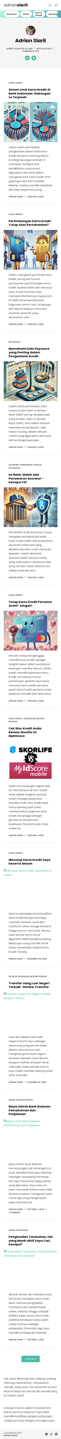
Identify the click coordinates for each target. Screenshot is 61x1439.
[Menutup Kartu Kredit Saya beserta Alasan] (30, 889)
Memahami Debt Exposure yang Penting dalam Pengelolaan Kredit (29, 352)
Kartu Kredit (38, 14)
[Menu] (55, 5)
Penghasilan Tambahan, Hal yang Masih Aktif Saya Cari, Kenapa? (31, 1240)
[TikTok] (51, 1434)
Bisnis (12, 1099)
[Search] (50, 5)
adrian (16, 5)
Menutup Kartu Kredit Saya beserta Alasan (29, 861)
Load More (30, 1358)
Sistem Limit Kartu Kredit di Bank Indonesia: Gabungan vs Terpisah (30, 93)
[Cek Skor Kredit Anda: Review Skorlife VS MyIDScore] (30, 761)
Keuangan (14, 342)
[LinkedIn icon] (27, 58)
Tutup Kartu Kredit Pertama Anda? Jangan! (30, 604)
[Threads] (56, 1434)
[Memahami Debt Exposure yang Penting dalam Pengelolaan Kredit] (30, 381)
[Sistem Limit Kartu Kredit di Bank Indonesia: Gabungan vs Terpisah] (30, 122)
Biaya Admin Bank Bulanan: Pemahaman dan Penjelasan (30, 1110)
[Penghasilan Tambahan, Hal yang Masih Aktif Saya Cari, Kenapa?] (30, 1269)
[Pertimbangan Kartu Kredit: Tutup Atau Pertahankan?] (30, 250)
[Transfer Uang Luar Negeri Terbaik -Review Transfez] (30, 1012)
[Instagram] (46, 1434)
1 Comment (15, 1212)
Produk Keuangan (19, 976)
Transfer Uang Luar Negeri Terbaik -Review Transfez (29, 985)
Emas (26, 14)
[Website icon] (33, 58)
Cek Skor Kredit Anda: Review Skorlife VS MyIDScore (25, 732)
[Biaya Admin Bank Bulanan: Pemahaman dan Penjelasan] (30, 1139)
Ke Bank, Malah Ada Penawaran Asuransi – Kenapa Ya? (26, 478)
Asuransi (12, 14)
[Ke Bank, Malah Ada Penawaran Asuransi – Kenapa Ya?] (30, 507)
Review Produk (38, 976)
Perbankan (26, 464)
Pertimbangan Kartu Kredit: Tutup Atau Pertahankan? (30, 223)
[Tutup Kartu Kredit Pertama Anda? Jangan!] (30, 630)
